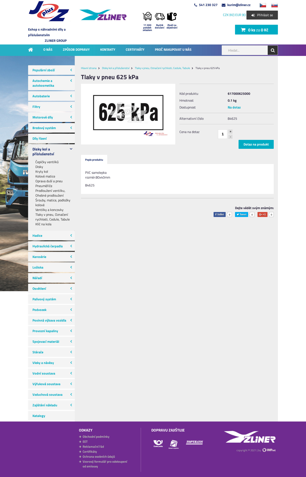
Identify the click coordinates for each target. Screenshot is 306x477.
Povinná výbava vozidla (49, 320)
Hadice (37, 235)
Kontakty (107, 49)
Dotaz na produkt (256, 144)
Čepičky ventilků (47, 162)
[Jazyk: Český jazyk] (260, 4)
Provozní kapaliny (45, 330)
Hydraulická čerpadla (47, 246)
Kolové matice (45, 176)
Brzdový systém (44, 127)
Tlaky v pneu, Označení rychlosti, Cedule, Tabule (52, 217)
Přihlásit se (265, 14)
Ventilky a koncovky (49, 209)
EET (85, 441)
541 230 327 (208, 4)
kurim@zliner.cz (238, 4)
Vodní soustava (43, 373)
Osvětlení (39, 288)
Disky (39, 166)
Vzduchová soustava (47, 394)
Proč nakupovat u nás (173, 49)
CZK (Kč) (228, 14)
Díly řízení (39, 138)
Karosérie (39, 256)
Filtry (36, 106)
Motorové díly (42, 117)
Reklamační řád (93, 446)
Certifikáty (135, 49)
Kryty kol (41, 171)
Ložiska (37, 267)
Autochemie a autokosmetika (43, 83)
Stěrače (37, 352)
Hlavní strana (89, 68)
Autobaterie (41, 96)
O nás (47, 49)
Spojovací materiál (45, 341)
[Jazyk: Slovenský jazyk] (272, 4)
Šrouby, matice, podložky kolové (52, 202)
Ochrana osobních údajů (99, 456)
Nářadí (37, 277)
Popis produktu (94, 160)
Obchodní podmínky (96, 436)
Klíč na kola (43, 224)
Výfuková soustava (46, 383)
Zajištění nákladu (44, 405)
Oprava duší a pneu (49, 181)
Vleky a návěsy (43, 362)
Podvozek (39, 309)
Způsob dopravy (76, 49)
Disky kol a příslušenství (43, 151)
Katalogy (38, 415)
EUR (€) (240, 14)
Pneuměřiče (43, 186)
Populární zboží (43, 70)
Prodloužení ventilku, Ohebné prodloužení (50, 193)
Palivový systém (44, 299)
